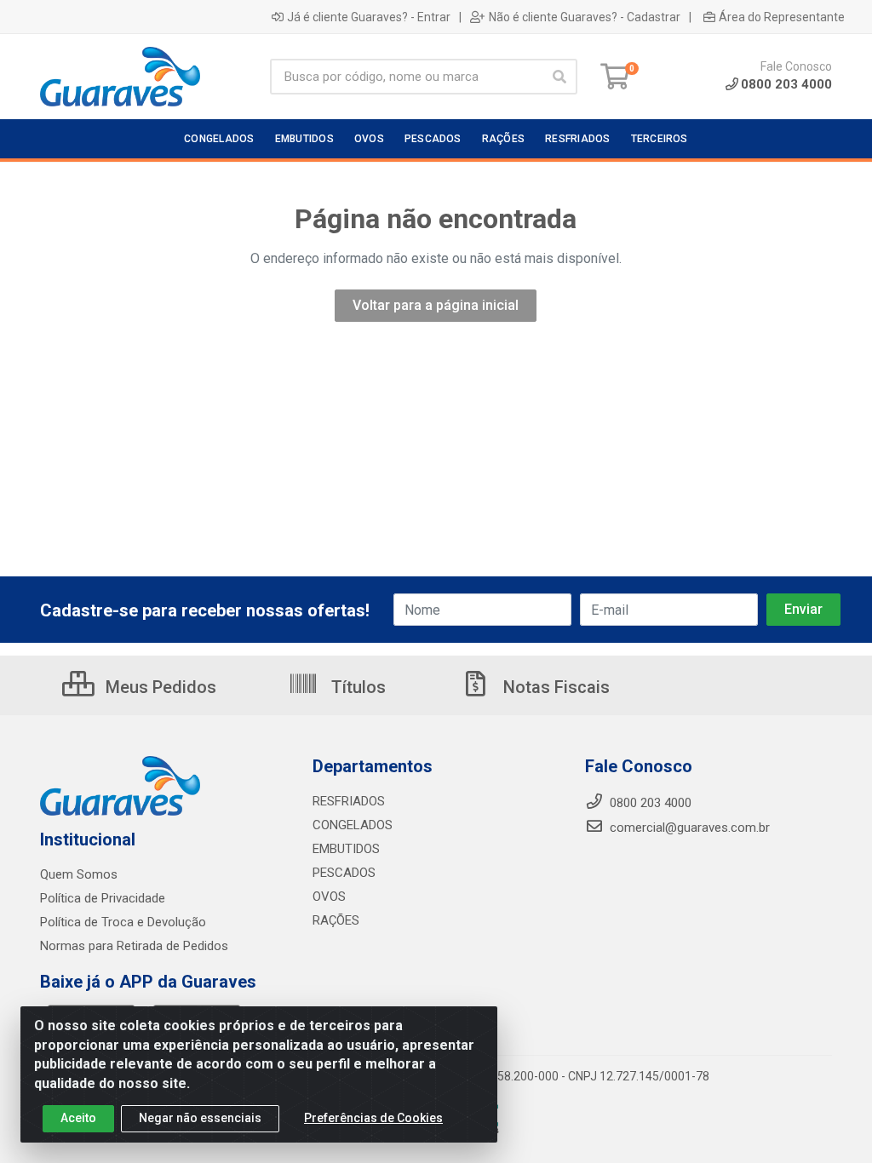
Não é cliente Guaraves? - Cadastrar (584, 17)
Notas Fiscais (554, 687)
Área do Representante (782, 17)
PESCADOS (344, 872)
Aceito (78, 1118)
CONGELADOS (353, 825)
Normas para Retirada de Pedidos (134, 946)
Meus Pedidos (158, 687)
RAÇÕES (336, 920)
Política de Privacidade (102, 898)
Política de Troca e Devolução (123, 922)
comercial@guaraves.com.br (688, 827)
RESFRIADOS (349, 801)
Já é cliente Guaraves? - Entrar (368, 17)
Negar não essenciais (200, 1118)
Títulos (356, 687)
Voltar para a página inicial (436, 305)
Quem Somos (79, 874)
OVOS (329, 896)
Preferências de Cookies (373, 1118)
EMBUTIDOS (346, 848)
